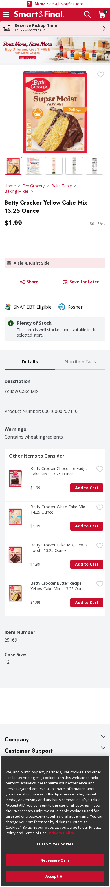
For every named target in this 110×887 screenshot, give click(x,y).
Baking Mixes (17, 191)
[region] (55, 821)
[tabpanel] (55, 517)
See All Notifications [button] (65, 4)
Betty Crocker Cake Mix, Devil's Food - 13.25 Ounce (59, 547)
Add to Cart (86, 487)
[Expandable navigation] (6, 14)
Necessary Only (55, 860)
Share (32, 281)
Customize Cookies (55, 843)
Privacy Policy (61, 832)
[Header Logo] (38, 14)
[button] (87, 14)
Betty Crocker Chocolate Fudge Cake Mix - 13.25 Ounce (59, 471)
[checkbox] (100, 74)
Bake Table (61, 185)
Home (10, 185)
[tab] (30, 362)
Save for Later (84, 281)
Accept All (55, 876)
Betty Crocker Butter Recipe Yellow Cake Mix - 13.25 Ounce (58, 585)
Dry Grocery (34, 185)
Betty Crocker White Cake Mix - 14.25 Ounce (59, 509)
